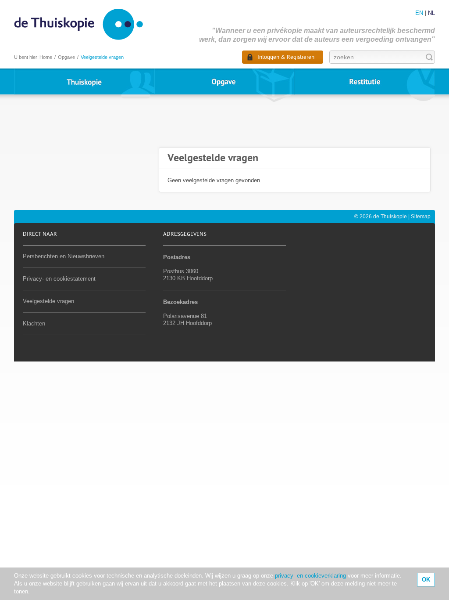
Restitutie (365, 81)
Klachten (34, 323)
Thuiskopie (84, 81)
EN (419, 13)
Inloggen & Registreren (285, 57)
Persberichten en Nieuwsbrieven (63, 256)
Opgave (224, 81)
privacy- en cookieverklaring (310, 575)
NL (431, 13)
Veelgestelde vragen (48, 301)
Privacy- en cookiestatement (59, 278)
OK (426, 579)
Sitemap (421, 216)
